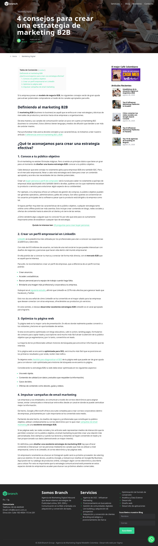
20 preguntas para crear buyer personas (71, 225)
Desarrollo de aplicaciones (133, 506)
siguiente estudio (38, 290)
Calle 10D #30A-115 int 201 (23, 512)
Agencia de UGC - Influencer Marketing (95, 499)
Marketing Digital (24, 12)
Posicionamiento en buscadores (97, 503)
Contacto (148, 3)
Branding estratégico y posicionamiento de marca (94, 518)
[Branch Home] (11, 4)
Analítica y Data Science (132, 497)
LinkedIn (21, 239)
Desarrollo (126, 500)
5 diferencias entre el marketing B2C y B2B (43, 134)
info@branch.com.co (17, 510)
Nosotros (137, 3)
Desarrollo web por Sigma (111, 542)
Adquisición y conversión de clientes (99, 514)
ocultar (41, 70)
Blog (127, 3)
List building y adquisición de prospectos (95, 510)
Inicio (14, 56)
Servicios (115, 3)
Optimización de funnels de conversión (134, 493)
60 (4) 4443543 (17, 507)
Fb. (4, 499)
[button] (151, 539)
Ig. (8, 499)
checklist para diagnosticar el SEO (47, 359)
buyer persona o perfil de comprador (42, 181)
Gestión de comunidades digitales (98, 506)
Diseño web (127, 503)
